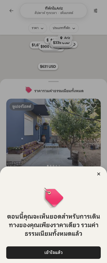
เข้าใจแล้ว (53, 252)
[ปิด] (99, 174)
